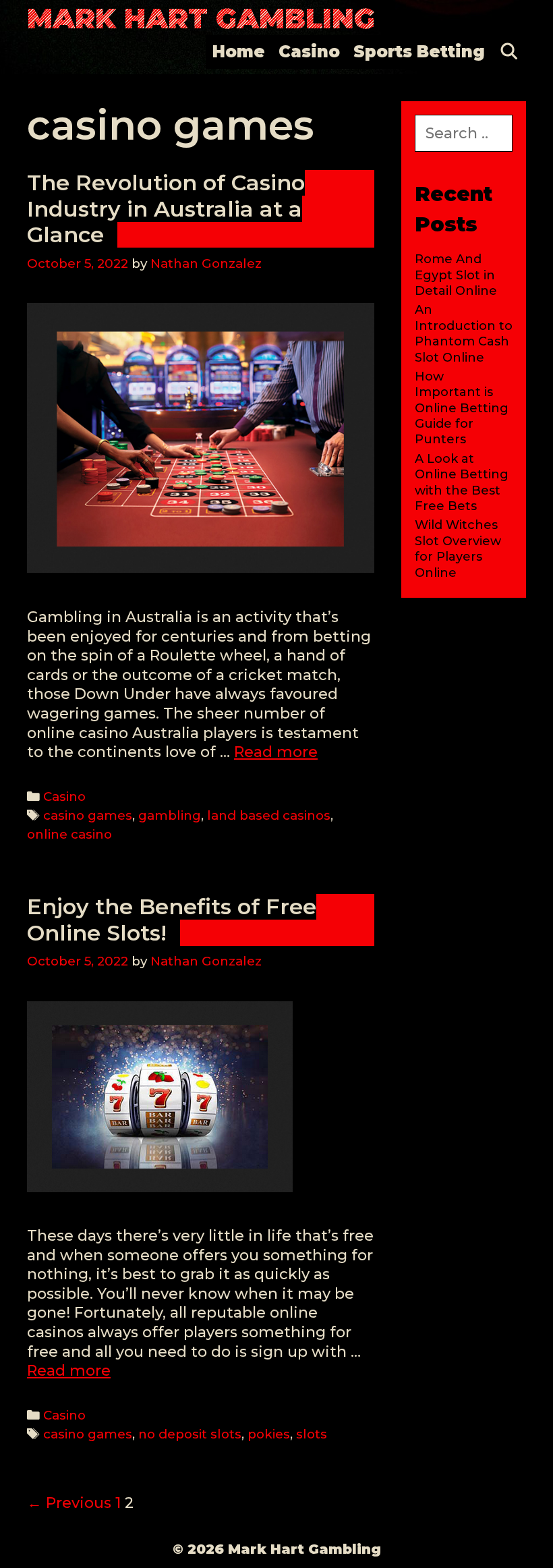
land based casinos (268, 815)
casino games (87, 815)
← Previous (69, 1503)
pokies (269, 1434)
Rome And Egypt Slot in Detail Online (456, 275)
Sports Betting (419, 51)
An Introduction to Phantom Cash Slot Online (464, 333)
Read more (276, 752)
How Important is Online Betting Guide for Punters (461, 408)
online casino (69, 834)
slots (311, 1434)
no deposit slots (189, 1434)
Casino (309, 51)
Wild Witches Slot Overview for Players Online (458, 548)
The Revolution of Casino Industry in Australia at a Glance (166, 208)
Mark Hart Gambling (201, 18)
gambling (169, 815)
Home (238, 51)
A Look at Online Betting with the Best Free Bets (461, 482)
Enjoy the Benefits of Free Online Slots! (171, 919)
